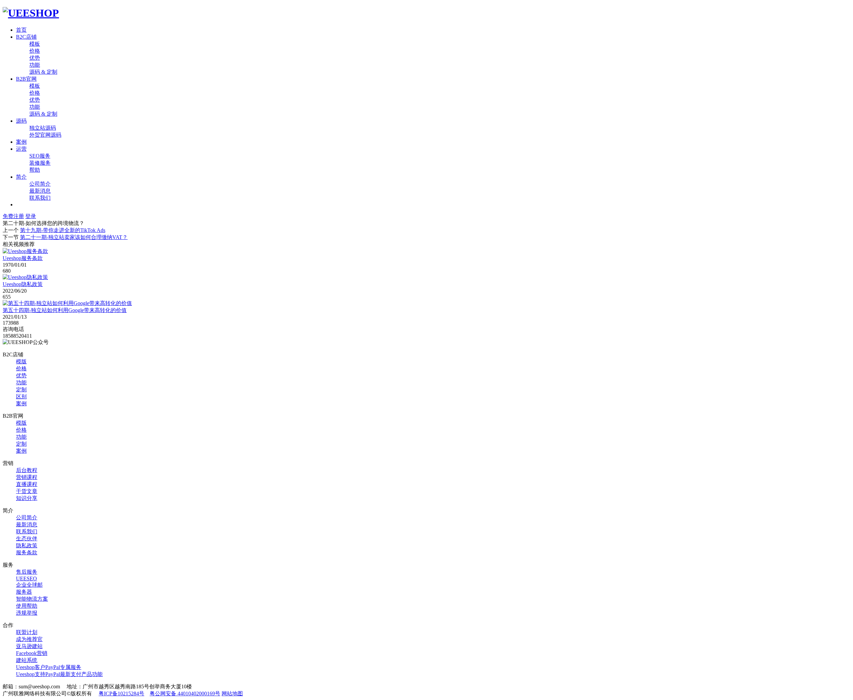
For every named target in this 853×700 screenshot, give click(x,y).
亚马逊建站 (29, 646)
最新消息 (40, 191)
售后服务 (26, 572)
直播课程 (26, 484)
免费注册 (13, 216)
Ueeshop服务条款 (23, 258)
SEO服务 (39, 156)
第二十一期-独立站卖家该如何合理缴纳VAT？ (74, 237)
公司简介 (40, 184)
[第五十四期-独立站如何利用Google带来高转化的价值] (67, 303)
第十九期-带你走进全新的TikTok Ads (62, 230)
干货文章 (26, 491)
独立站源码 (42, 128)
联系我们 (40, 198)
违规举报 (26, 613)
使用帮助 (26, 606)
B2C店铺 (26, 37)
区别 (21, 396)
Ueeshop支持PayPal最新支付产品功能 (59, 674)
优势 (34, 58)
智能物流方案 (32, 599)
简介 (21, 177)
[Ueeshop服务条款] (25, 251)
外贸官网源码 (45, 135)
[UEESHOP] (31, 13)
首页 (21, 30)
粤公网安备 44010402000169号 (185, 693)
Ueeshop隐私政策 (23, 284)
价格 (34, 51)
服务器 (24, 592)
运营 (21, 149)
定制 (21, 389)
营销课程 (26, 477)
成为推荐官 (29, 639)
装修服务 (40, 163)
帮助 (34, 170)
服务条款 (26, 552)
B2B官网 (26, 79)
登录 (30, 216)
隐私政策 (26, 545)
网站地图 (232, 693)
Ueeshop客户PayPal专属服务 (48, 667)
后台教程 (26, 470)
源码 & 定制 (43, 72)
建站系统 (26, 660)
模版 (21, 361)
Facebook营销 (31, 653)
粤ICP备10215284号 (121, 693)
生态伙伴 (26, 538)
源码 (21, 121)
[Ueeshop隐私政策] (25, 277)
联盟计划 (26, 632)
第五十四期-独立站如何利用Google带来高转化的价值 (65, 310)
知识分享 (26, 498)
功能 (34, 65)
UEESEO (26, 578)
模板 (34, 44)
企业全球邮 (29, 585)
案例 (21, 142)
